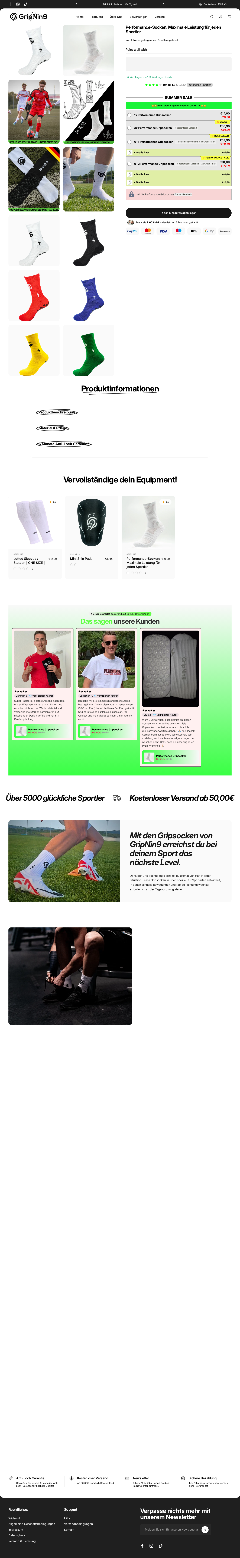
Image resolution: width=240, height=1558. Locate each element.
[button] (179, 115)
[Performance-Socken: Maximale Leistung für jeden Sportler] (148, 522)
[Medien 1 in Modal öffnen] (88, 50)
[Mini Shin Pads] (92, 522)
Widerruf (14, 1518)
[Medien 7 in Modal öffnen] (88, 240)
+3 (145, 573)
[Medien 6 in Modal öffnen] (34, 240)
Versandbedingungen (78, 1524)
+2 (31, 569)
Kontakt (69, 1529)
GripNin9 (18, 554)
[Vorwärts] (163, 4)
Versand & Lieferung (22, 1541)
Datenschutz (16, 1535)
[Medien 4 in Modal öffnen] (34, 179)
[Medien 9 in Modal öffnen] (88, 295)
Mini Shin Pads (81, 558)
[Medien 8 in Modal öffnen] (34, 295)
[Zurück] (77, 4)
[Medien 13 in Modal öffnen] (34, 50)
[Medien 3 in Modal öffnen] (88, 112)
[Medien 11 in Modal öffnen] (88, 350)
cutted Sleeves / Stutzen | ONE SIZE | (29, 561)
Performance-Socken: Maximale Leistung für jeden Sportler (143, 563)
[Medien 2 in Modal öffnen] (34, 112)
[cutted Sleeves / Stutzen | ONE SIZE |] (35, 522)
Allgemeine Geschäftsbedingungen (31, 1524)
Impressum (15, 1529)
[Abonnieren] (205, 1529)
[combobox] (215, 4)
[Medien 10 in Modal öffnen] (34, 350)
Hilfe (67, 1518)
